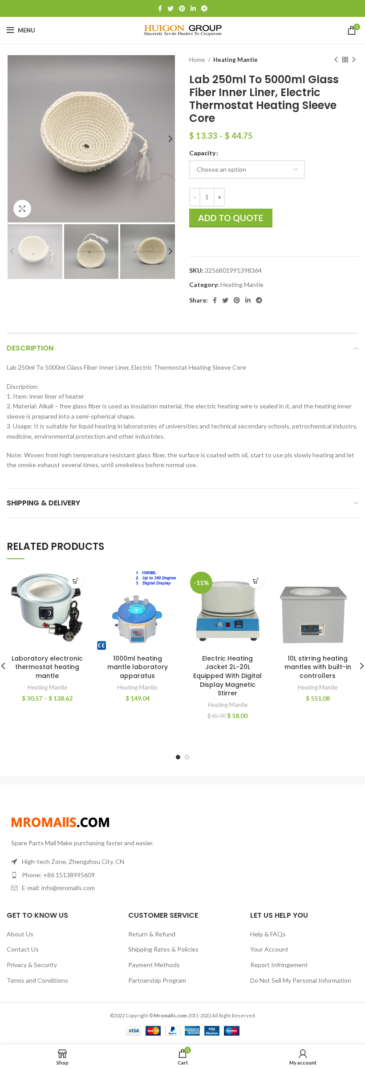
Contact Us (23, 949)
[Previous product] (336, 60)
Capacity (202, 153)
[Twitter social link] (170, 8)
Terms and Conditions (37, 980)
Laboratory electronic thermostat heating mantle (47, 667)
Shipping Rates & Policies (163, 949)
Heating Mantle (235, 59)
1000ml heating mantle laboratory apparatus (137, 667)
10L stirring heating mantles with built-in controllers (317, 667)
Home (197, 59)
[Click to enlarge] (22, 209)
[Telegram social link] (204, 8)
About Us (20, 934)
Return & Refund (151, 934)
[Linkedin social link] (193, 8)
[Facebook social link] (160, 8)
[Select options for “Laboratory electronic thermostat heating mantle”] (76, 581)
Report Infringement (279, 964)
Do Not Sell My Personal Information (300, 980)
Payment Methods (154, 964)
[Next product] (353, 60)
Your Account (269, 949)
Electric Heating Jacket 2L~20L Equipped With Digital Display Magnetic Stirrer (227, 676)
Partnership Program (157, 980)
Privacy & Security (32, 964)
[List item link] (91, 875)
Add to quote (231, 218)
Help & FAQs (268, 934)
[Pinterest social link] (182, 8)
